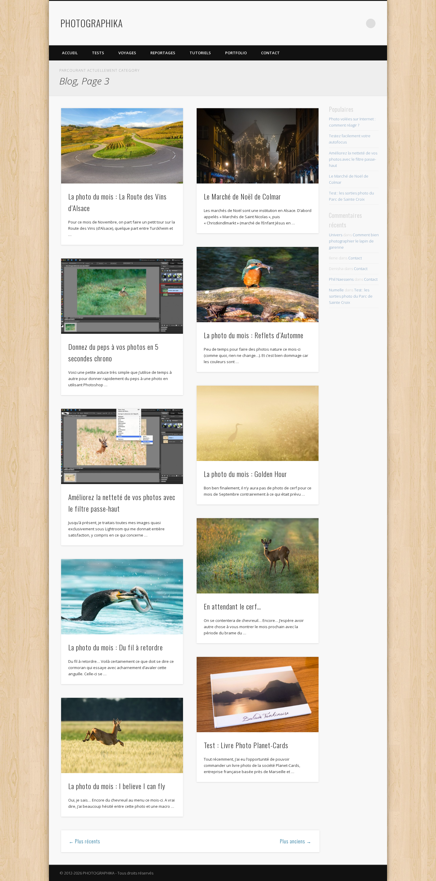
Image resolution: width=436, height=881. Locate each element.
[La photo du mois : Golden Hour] (258, 423)
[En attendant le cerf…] (258, 555)
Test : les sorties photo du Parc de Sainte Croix (351, 296)
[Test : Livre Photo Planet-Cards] (258, 694)
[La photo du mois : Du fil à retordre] (122, 596)
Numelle (336, 290)
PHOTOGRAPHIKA (92, 23)
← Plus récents (84, 841)
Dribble (358, 23)
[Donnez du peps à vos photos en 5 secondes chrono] (122, 296)
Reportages (162, 52)
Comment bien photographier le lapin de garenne (354, 241)
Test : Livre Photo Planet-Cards (246, 745)
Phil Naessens (341, 279)
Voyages (127, 52)
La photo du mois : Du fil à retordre (115, 647)
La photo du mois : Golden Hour (245, 473)
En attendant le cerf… (232, 606)
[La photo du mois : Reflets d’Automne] (258, 284)
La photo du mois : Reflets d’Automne (253, 335)
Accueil (70, 52)
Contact (270, 52)
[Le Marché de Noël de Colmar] (258, 145)
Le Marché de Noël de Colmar (242, 196)
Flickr (346, 23)
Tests (98, 52)
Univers (335, 234)
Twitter (334, 23)
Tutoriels (200, 52)
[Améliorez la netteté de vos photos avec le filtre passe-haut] (122, 446)
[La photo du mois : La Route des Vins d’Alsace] (122, 145)
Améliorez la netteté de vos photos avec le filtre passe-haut (353, 159)
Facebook (322, 23)
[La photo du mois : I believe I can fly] (122, 735)
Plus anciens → (295, 841)
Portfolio (236, 52)
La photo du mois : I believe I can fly (116, 786)
